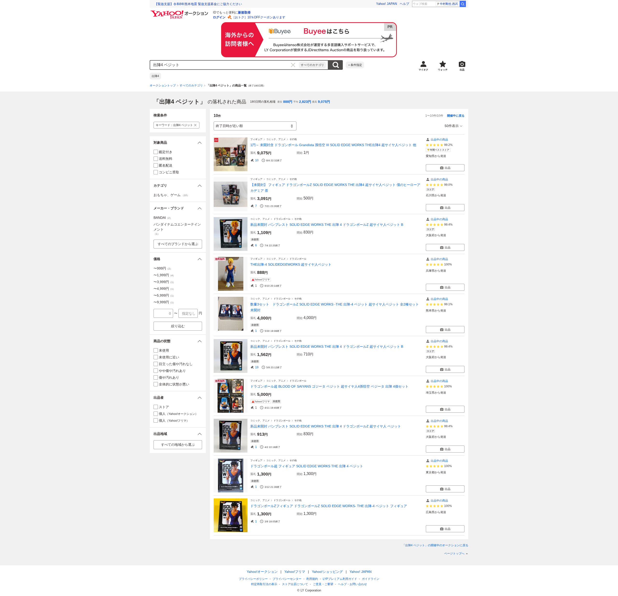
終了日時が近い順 (229, 126)
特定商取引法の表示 (264, 584)
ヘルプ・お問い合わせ (352, 584)
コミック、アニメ (276, 139)
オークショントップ (163, 85)
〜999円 (163, 268)
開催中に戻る (455, 115)
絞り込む (178, 326)
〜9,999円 (164, 302)
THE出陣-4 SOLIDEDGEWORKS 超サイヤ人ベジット (290, 264)
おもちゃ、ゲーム (171, 195)
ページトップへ (454, 553)
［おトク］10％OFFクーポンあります (258, 17)
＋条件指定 (355, 65)
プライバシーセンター (287, 579)
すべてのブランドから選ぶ (178, 244)
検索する (335, 65)
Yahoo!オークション (262, 572)
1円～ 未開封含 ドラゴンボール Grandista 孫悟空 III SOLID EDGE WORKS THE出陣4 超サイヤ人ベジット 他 (333, 145)
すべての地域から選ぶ (178, 445)
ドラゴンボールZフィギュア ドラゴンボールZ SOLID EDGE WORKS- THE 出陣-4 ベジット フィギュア (328, 506)
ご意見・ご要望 (323, 584)
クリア (293, 65)
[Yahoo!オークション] (180, 12)
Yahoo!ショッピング (327, 572)
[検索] (463, 4)
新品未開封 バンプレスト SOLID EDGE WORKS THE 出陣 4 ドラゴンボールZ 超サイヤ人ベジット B (326, 225)
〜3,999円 (164, 282)
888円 (287, 102)
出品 (447, 168)
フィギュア (256, 139)
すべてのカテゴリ (312, 65)
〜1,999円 (164, 275)
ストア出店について (295, 584)
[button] (178, 142)
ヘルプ (404, 4)
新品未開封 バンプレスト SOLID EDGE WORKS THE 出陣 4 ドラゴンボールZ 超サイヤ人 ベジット (325, 426)
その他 (293, 139)
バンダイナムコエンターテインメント (177, 228)
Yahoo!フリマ (294, 572)
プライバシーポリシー (253, 579)
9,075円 (324, 102)
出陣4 (155, 76)
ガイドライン (370, 579)
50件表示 (452, 126)
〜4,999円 (164, 289)
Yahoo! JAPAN (386, 4)
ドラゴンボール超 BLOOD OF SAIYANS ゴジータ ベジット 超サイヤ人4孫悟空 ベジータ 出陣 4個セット (329, 386)
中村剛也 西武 (449, 4)
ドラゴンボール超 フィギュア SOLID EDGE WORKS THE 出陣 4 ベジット (306, 466)
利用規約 (312, 579)
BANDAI (163, 218)
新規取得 (244, 12)
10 (257, 160)
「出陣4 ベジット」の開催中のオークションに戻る (435, 545)
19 (257, 367)
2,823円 (305, 102)
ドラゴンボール (282, 219)
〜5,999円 (164, 295)
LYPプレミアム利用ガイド (340, 579)
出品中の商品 (439, 139)
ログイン (219, 17)
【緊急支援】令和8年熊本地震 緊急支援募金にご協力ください (198, 4)
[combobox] (224, 65)
